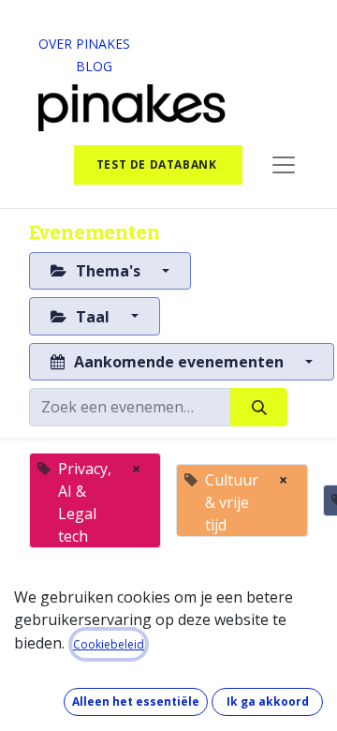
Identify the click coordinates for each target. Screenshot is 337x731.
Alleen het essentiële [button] (135, 701)
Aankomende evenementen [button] (178, 361)
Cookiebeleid (108, 644)
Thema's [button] (108, 271)
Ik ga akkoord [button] (268, 701)
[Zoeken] (258, 406)
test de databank (158, 164)
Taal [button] (92, 316)
